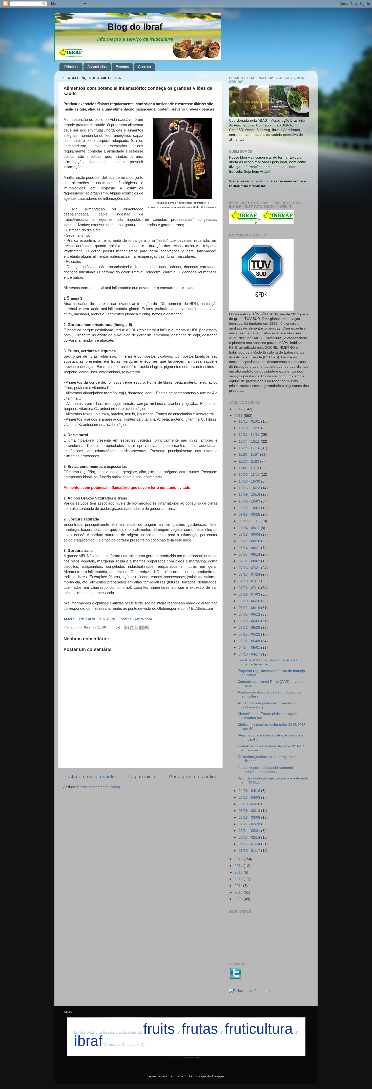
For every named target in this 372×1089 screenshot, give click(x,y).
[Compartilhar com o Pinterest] (146, 627)
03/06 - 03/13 (250, 811)
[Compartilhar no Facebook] (141, 627)
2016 (239, 416)
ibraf (90, 1041)
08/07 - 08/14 (250, 554)
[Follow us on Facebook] (249, 991)
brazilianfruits (128, 1032)
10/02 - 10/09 (250, 501)
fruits (161, 1029)
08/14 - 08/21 (250, 548)
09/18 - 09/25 (250, 514)
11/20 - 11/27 (249, 454)
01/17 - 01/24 (250, 844)
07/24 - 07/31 (250, 568)
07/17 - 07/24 (250, 574)
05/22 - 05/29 (250, 627)
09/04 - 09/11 (250, 528)
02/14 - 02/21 (250, 831)
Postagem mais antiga (193, 776)
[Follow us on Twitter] (235, 979)
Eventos (122, 66)
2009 (239, 899)
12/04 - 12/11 (250, 441)
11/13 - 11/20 (249, 461)
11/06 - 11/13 (249, 468)
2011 (239, 886)
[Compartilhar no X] (136, 627)
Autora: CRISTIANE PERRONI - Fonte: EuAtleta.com (108, 619)
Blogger (218, 1076)
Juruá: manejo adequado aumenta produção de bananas (265, 770)
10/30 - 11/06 (250, 474)
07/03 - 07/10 (250, 588)
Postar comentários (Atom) (98, 787)
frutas (202, 1029)
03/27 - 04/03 (250, 797)
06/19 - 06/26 (250, 601)
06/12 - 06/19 (250, 608)
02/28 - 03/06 (250, 817)
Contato (144, 66)
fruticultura (261, 1029)
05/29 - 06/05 (250, 621)
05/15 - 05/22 (250, 634)
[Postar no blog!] (131, 627)
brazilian (104, 1032)
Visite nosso (240, 181)
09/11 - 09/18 (250, 521)
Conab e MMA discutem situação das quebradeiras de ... (267, 662)
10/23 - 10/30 (250, 481)
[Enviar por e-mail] (126, 627)
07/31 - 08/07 (250, 561)
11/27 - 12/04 (250, 448)
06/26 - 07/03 (250, 594)
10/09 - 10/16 (250, 494)
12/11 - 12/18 (250, 435)
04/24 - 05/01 (250, 647)
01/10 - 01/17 (250, 851)
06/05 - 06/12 (250, 614)
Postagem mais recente (89, 776)
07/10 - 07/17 (250, 581)
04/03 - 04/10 (250, 791)
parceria (135, 1045)
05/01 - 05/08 (250, 641)
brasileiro (84, 1032)
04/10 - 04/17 (250, 654)
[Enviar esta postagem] (117, 627)
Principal (71, 66)
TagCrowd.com (192, 1057)
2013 (239, 872)
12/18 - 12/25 (250, 428)
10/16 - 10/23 (250, 488)
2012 (239, 879)
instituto (117, 1045)
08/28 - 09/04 (250, 534)
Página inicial (142, 776)
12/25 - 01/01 (250, 421)
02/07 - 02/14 (250, 837)
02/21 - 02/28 (250, 824)
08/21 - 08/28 (250, 541)
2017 (239, 409)
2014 (239, 866)
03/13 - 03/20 (250, 804)
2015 (239, 859)
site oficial (261, 181)
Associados (97, 66)
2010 (239, 892)
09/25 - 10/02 (250, 508)
